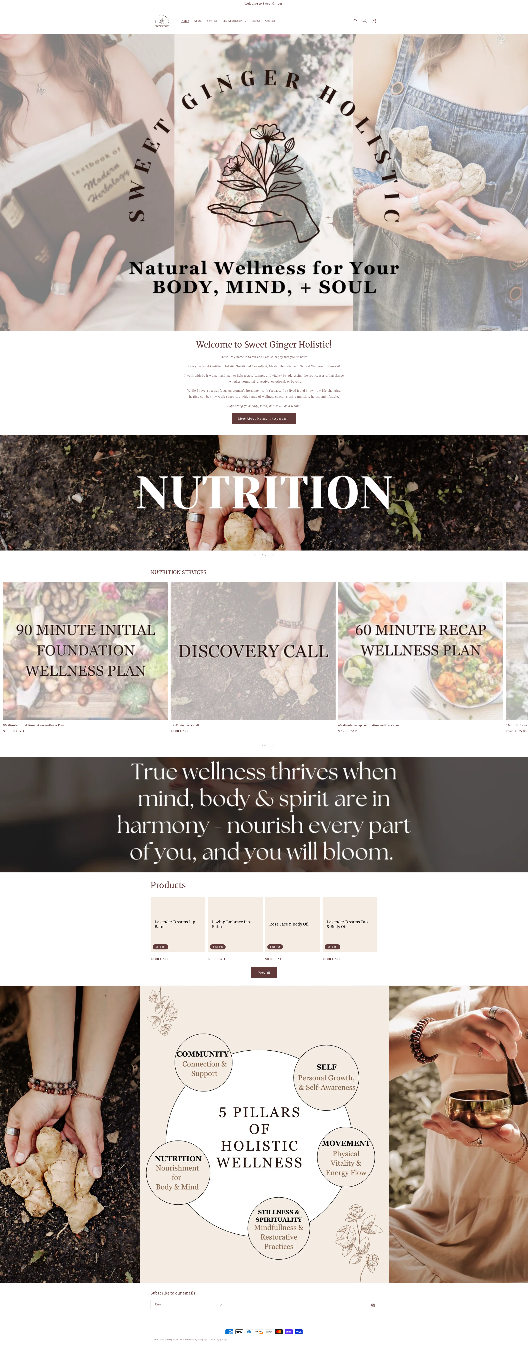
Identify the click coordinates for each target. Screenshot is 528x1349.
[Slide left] (254, 744)
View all (264, 972)
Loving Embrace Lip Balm (231, 924)
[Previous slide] (254, 555)
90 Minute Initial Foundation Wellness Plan (33, 725)
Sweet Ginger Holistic (172, 1339)
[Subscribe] (220, 1305)
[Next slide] (273, 555)
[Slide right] (273, 744)
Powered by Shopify (196, 1339)
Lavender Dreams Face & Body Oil (348, 924)
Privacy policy (219, 1339)
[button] (234, 21)
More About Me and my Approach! (264, 418)
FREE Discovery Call (185, 725)
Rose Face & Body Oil (289, 924)
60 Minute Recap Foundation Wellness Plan (368, 725)
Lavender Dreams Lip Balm (175, 924)
